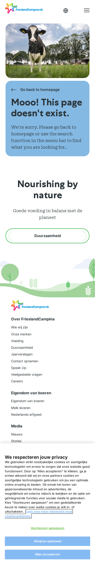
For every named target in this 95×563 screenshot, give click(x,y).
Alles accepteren (47, 554)
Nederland (65, 10)
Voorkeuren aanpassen (47, 528)
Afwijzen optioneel (47, 541)
